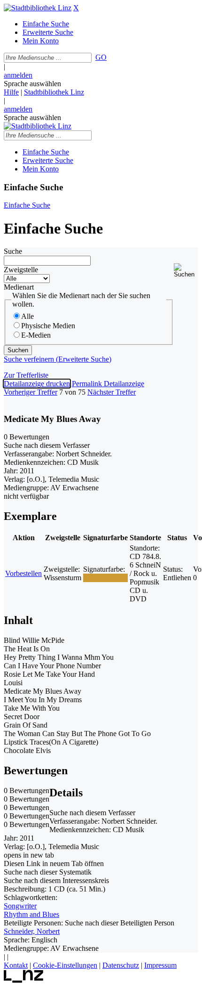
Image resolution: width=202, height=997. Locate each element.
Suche (13, 251)
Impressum (160, 965)
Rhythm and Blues (31, 914)
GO (101, 57)
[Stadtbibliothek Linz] (37, 8)
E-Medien (36, 335)
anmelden (18, 75)
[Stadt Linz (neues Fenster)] (24, 980)
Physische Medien (48, 326)
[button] (186, 270)
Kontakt (16, 965)
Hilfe (11, 92)
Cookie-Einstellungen (65, 965)
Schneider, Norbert (32, 931)
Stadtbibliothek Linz (54, 92)
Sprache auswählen (32, 84)
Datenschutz (120, 965)
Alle (27, 316)
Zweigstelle (21, 270)
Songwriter (20, 906)
